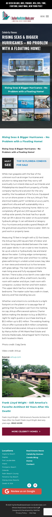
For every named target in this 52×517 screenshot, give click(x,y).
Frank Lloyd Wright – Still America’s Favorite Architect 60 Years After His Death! (25, 407)
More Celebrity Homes (25, 431)
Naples (5, 457)
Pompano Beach (9, 467)
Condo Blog (32, 457)
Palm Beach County (10, 473)
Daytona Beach (8, 454)
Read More (16, 423)
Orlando (5, 470)
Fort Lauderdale (8, 460)
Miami (4, 464)
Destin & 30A (7, 483)
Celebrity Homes (34, 454)
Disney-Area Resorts (10, 480)
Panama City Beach (10, 477)
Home (29, 461)
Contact (30, 464)
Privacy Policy (21, 513)
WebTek (36, 510)
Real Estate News (35, 451)
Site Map (32, 513)
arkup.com (15, 357)
